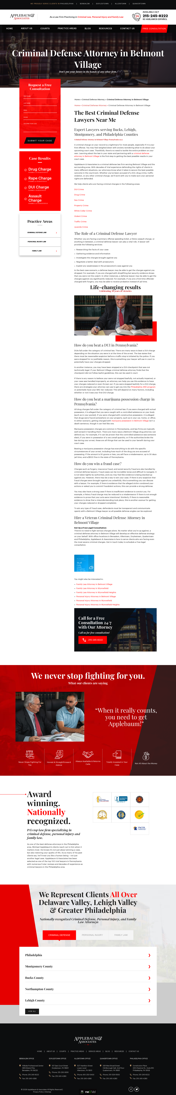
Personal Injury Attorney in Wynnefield (94, 601)
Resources (105, 29)
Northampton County (39, 989)
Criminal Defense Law (36, 232)
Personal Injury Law (37, 242)
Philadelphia (33, 955)
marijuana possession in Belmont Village (130, 421)
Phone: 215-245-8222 (30, 1075)
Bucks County (34, 978)
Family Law (37, 251)
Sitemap (48, 1092)
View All (32, 1011)
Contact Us (127, 29)
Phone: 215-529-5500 (111, 1075)
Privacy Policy (38, 1092)
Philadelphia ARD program (143, 387)
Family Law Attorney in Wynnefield (92, 588)
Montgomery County (39, 966)
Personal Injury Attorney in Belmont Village (96, 596)
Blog (88, 29)
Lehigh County (35, 1000)
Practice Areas (40, 221)
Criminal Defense (59, 935)
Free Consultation (154, 28)
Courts (45, 29)
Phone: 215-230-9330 (60, 1072)
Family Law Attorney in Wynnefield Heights (96, 592)
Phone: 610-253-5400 (85, 1075)
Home (9, 29)
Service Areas (95, 1051)
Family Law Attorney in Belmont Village (94, 584)
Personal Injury (92, 935)
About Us (51, 1051)
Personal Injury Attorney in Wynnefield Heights (97, 605)
